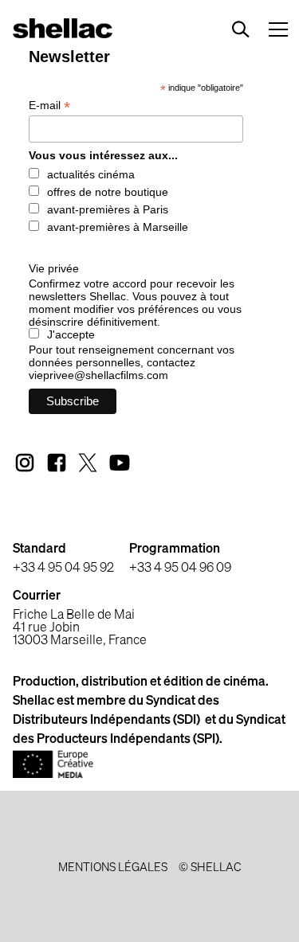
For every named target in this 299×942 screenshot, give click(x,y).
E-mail (49, 105)
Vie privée (54, 268)
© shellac (210, 868)
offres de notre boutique (107, 192)
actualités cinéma (91, 174)
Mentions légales (112, 868)
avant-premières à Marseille (117, 227)
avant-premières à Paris (107, 209)
